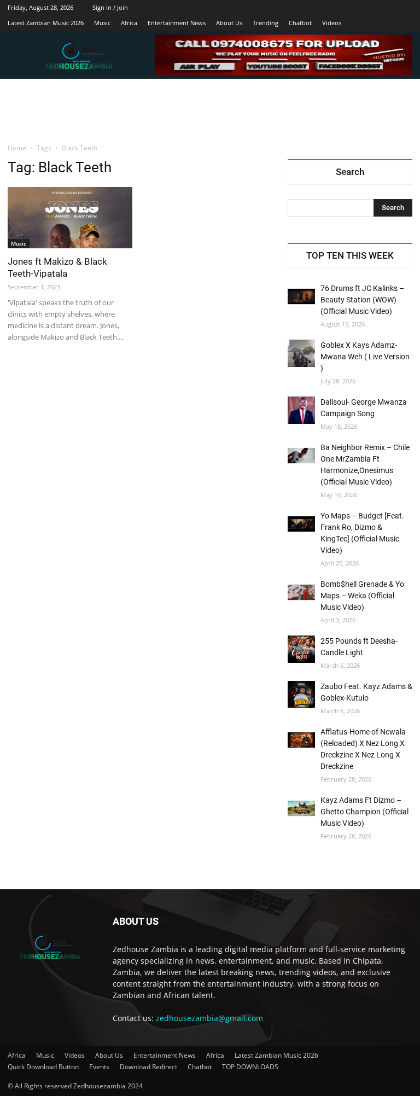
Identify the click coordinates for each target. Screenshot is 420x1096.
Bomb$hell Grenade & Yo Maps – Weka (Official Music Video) (362, 595)
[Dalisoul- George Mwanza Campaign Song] (301, 410)
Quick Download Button (43, 1066)
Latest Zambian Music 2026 (46, 23)
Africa (129, 23)
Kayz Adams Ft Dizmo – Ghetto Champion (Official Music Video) (364, 811)
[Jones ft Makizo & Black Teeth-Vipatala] (70, 217)
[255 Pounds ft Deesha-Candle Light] (301, 649)
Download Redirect (148, 1066)
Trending (265, 23)
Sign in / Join (110, 7)
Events (99, 1066)
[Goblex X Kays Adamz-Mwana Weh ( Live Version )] (301, 353)
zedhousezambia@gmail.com (209, 1018)
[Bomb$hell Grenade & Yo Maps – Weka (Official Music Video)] (301, 592)
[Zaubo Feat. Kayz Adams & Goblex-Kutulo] (301, 694)
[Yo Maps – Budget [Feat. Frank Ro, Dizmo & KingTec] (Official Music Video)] (301, 524)
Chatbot (300, 23)
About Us (229, 23)
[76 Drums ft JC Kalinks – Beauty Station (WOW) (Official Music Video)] (301, 296)
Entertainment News (177, 23)
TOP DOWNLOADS (250, 1066)
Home (17, 148)
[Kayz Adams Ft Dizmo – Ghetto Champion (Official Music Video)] (301, 808)
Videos (331, 23)
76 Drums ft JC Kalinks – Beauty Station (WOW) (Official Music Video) (362, 300)
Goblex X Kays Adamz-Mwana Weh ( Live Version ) (365, 356)
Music (102, 23)
